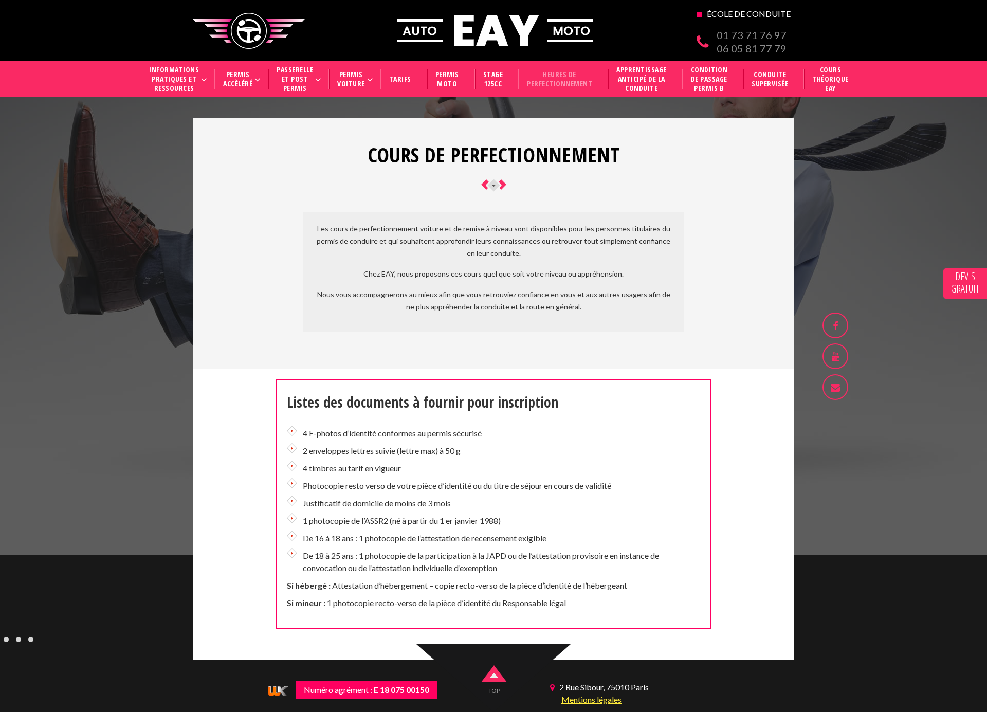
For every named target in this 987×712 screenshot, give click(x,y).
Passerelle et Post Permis (295, 79)
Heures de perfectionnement (559, 78)
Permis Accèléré (237, 78)
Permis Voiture (351, 78)
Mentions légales (591, 699)
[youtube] (835, 356)
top (494, 691)
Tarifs (400, 79)
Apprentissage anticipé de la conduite (641, 79)
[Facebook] (835, 325)
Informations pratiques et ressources (174, 79)
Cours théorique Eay (830, 79)
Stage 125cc (493, 78)
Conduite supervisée (770, 78)
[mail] (835, 387)
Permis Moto (447, 78)
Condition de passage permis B (709, 79)
